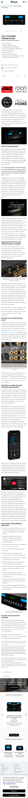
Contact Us (16, 766)
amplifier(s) (21, 246)
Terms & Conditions (18, 771)
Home (3, 6)
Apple (18, 397)
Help (15, 769)
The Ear (7, 174)
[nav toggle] (2, 2)
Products (3, 766)
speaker (17, 285)
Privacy (15, 773)
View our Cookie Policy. (9, 783)
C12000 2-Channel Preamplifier (14, 715)
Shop (2, 773)
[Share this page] (25, 76)
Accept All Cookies (14, 795)
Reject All (14, 791)
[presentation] (14, 712)
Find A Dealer (16, 764)
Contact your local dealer (14, 636)
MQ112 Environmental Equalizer (15, 330)
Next (21, 31)
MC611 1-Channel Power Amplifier (20, 753)
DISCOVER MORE (14, 687)
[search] (26, 2)
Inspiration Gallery (5, 768)
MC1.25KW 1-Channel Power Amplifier (8, 753)
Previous (2, 714)
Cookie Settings (14, 786)
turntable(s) (4, 160)
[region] (14, 786)
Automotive (3, 769)
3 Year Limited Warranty (11, 67)
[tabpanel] (14, 20)
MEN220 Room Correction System (9, 332)
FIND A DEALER (24, 2)
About (2, 764)
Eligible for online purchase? (10, 64)
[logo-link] (14, 1)
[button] (7, 71)
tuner (21, 415)
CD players (20, 629)
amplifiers (15, 629)
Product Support (17, 768)
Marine (2, 771)
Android (12, 397)
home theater (10, 546)
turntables (3, 631)
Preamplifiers (9, 6)
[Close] (25, 777)
